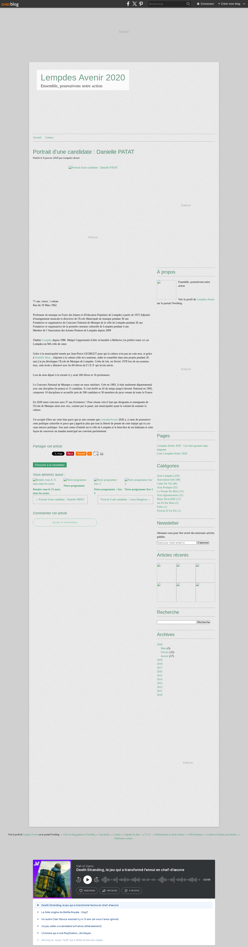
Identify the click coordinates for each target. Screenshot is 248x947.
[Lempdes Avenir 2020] (166, 290)
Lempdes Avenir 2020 (83, 77)
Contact (49, 137)
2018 (159, 663)
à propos (134, 890)
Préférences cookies (123, 838)
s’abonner (89, 890)
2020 (159, 644)
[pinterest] (141, 4)
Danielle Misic (43, 357)
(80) (168, 479)
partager (112, 890)
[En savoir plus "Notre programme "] (186, 592)
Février (165, 652)
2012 (159, 687)
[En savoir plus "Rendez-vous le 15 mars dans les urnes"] (166, 573)
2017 (159, 667)
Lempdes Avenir (205, 299)
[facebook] (128, 4)
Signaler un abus (133, 834)
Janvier (165, 656)
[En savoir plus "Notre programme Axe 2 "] (166, 592)
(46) (167, 483)
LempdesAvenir (109, 419)
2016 (159, 671)
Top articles (104, 834)
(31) (170, 491)
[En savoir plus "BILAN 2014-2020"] (205, 592)
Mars (163, 648)
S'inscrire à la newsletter (50, 464)
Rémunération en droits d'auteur (170, 834)
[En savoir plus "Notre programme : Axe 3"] (205, 573)
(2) (167, 503)
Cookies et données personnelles (222, 834)
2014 (159, 679)
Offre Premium (196, 834)
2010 (159, 694)
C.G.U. (148, 834)
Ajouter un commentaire (65, 522)
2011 (159, 691)
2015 (159, 675)
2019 (159, 660)
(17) (169, 499)
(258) (168, 475)
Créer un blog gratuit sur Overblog (79, 834)
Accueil (37, 137)
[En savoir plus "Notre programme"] (186, 573)
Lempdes (47, 340)
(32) (167, 487)
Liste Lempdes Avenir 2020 (172, 453)
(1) (162, 506)
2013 (159, 683)
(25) (170, 495)
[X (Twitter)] (134, 4)
